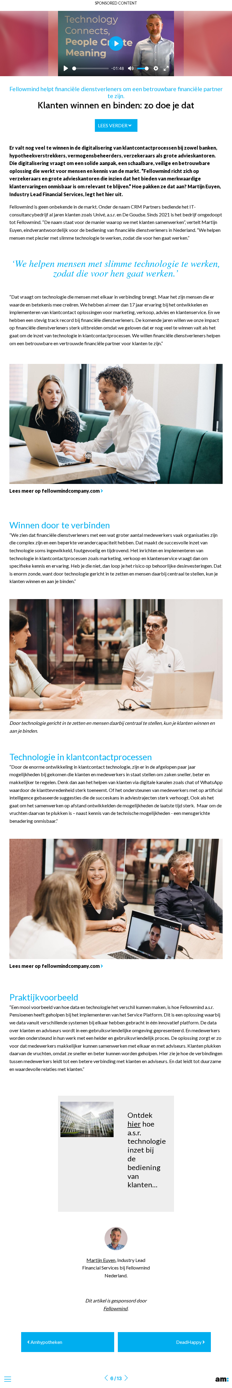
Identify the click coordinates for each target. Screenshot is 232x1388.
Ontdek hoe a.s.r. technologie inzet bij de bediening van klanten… (146, 1150)
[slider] (90, 68)
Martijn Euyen (100, 1260)
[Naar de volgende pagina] (126, 1378)
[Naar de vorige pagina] (106, 1378)
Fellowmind (115, 1308)
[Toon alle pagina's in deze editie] (8, 1379)
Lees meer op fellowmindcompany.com (54, 491)
